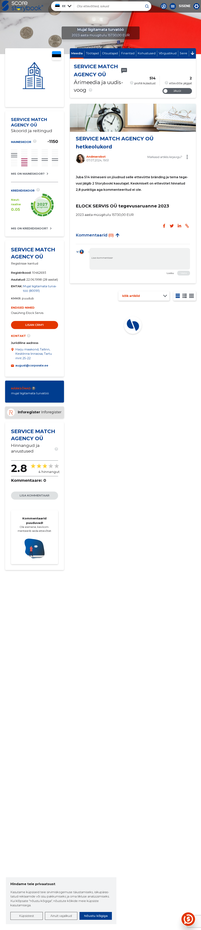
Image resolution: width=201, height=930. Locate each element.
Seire (183, 53)
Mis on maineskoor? (28, 173)
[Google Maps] (13, 354)
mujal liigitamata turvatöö (30, 393)
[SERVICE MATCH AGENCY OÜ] (34, 77)
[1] (177, 295)
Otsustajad (110, 53)
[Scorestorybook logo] (22, 6)
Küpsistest (26, 916)
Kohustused (146, 53)
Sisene (184, 6)
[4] (191, 295)
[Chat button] (164, 6)
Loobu (170, 273)
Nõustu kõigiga (96, 916)
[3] (184, 295)
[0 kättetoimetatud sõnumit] (124, 71)
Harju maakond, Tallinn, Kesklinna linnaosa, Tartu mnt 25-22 (33, 353)
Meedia (77, 53)
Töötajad (92, 53)
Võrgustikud (167, 53)
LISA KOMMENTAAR (34, 495)
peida (118, 235)
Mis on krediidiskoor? (29, 228)
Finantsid (127, 53)
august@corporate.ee (31, 365)
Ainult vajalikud (61, 916)
